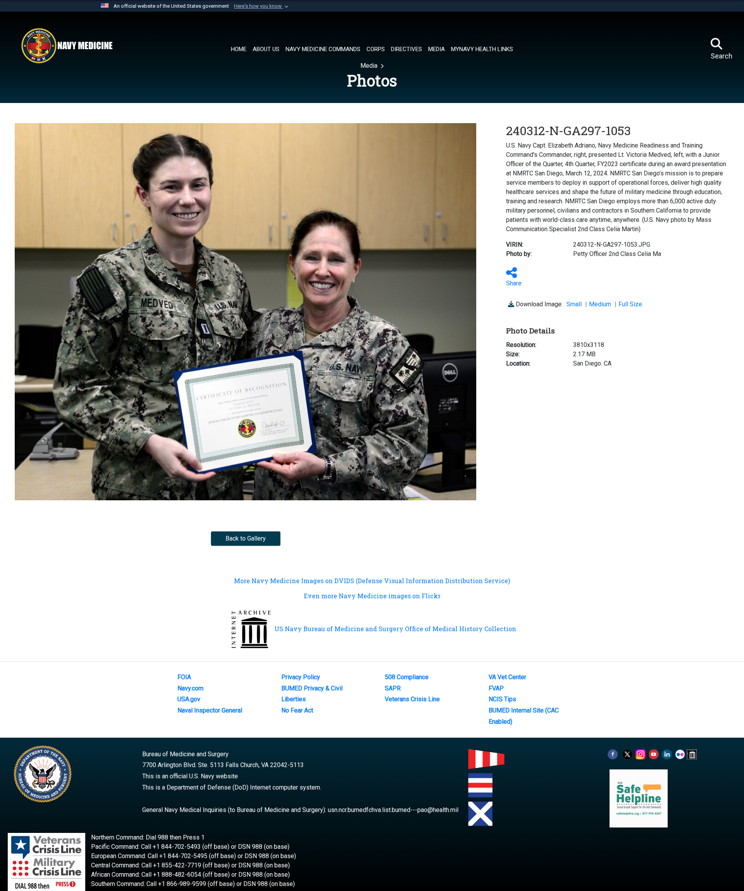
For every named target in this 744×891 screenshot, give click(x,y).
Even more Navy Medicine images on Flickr (372, 596)
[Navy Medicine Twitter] (627, 754)
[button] (262, 6)
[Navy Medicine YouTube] (654, 754)
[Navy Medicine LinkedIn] (667, 754)
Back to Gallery (246, 538)
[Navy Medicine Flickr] (680, 754)
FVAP (496, 688)
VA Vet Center (507, 677)
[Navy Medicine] (66, 45)
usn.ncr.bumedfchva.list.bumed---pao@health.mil (393, 810)
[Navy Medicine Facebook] (613, 754)
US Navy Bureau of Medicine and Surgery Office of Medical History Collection (395, 629)
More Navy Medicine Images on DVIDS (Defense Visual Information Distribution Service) (372, 581)
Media (369, 65)
